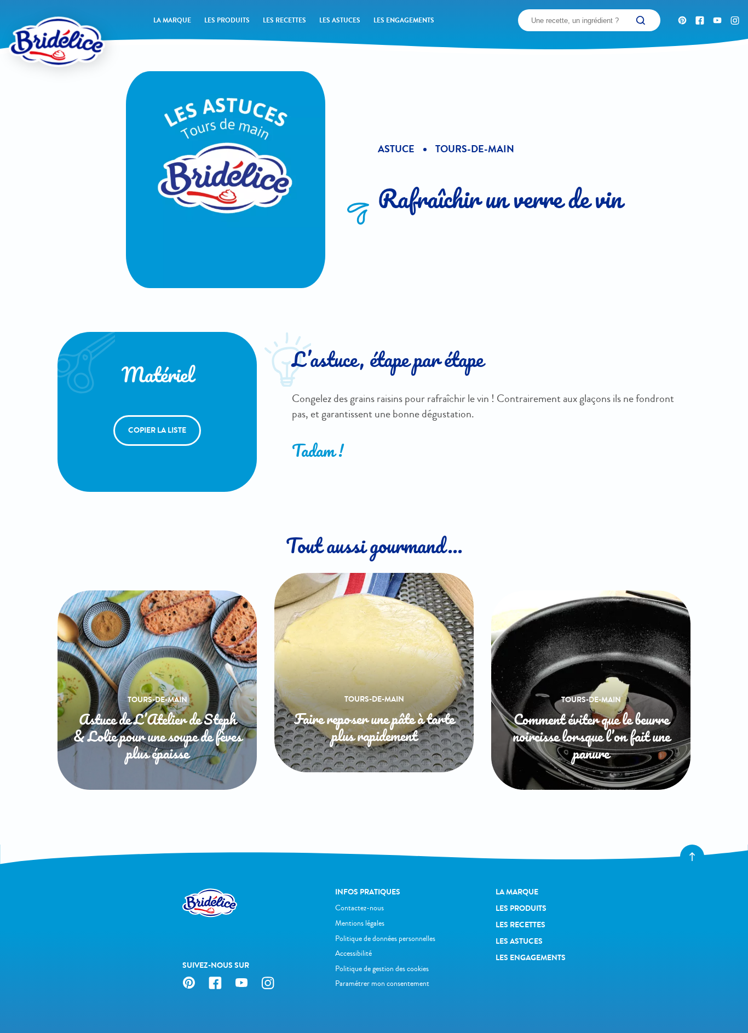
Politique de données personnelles (385, 938)
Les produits (227, 20)
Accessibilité (353, 953)
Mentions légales (359, 923)
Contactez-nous (359, 908)
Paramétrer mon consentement (382, 983)
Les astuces (339, 20)
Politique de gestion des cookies (382, 968)
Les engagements (403, 20)
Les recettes (284, 20)
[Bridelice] (39, 25)
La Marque (172, 20)
